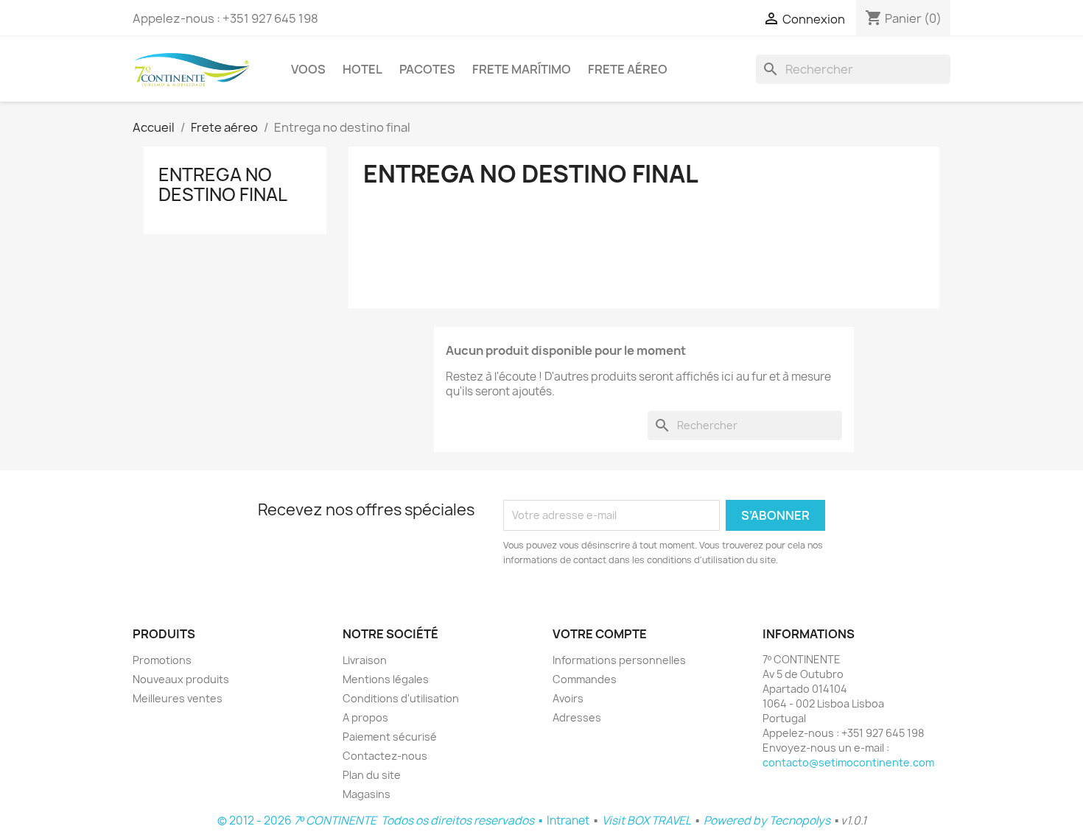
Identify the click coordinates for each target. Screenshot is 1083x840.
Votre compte (600, 634)
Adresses (577, 717)
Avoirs (568, 698)
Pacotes (427, 69)
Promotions (162, 660)
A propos (365, 717)
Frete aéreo (627, 69)
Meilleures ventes (177, 698)
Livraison (365, 660)
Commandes (585, 679)
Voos (308, 69)
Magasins (366, 794)
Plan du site (372, 775)
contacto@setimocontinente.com (848, 762)
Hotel (362, 69)
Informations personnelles (619, 660)
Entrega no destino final (222, 184)
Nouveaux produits (181, 679)
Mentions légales (386, 679)
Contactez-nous (385, 756)
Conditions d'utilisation (401, 698)
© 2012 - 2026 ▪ (382, 820)
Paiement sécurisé (390, 737)
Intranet (568, 820)
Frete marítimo (521, 69)
